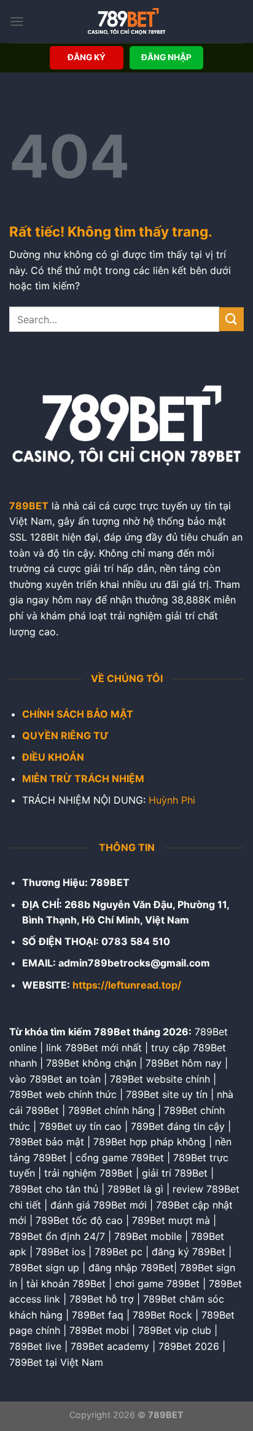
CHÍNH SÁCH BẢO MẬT (77, 714)
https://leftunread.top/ (126, 985)
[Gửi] (231, 319)
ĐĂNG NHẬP (166, 57)
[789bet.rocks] (126, 21)
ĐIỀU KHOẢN (53, 757)
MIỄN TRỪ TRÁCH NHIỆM (83, 778)
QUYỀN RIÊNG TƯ (65, 735)
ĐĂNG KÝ (87, 57)
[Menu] (16, 21)
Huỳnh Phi (172, 800)
